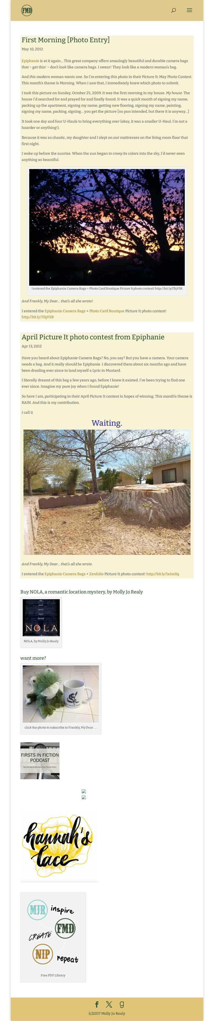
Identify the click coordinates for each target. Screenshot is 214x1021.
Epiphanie (30, 61)
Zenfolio (96, 574)
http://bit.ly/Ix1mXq (162, 574)
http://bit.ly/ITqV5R (38, 317)
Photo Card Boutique (106, 311)
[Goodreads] (122, 1005)
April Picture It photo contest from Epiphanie (93, 337)
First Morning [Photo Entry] (66, 40)
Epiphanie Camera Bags (65, 311)
